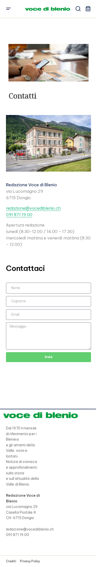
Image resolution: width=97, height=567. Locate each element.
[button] (8, 9)
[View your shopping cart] (88, 9)
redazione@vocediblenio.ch (33, 208)
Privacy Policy (30, 561)
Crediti (11, 561)
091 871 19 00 (19, 214)
